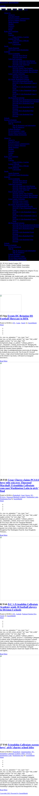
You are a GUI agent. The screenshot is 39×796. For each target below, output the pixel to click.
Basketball (16, 495)
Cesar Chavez (25, 495)
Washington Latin (32, 497)
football (18, 614)
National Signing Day (29, 614)
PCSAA (3, 497)
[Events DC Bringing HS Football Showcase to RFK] (10, 311)
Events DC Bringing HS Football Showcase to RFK (16, 317)
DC (14, 323)
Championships (26, 752)
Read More (3, 361)
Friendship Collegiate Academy (10, 754)
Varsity (23, 323)
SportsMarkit (32, 323)
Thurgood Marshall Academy (16, 497)
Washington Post (5, 499)
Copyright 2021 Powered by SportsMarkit (14, 793)
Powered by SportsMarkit (9, 2)
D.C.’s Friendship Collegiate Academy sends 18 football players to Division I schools (19, 607)
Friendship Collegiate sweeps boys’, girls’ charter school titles (19, 746)
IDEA (23, 754)
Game (18, 323)
